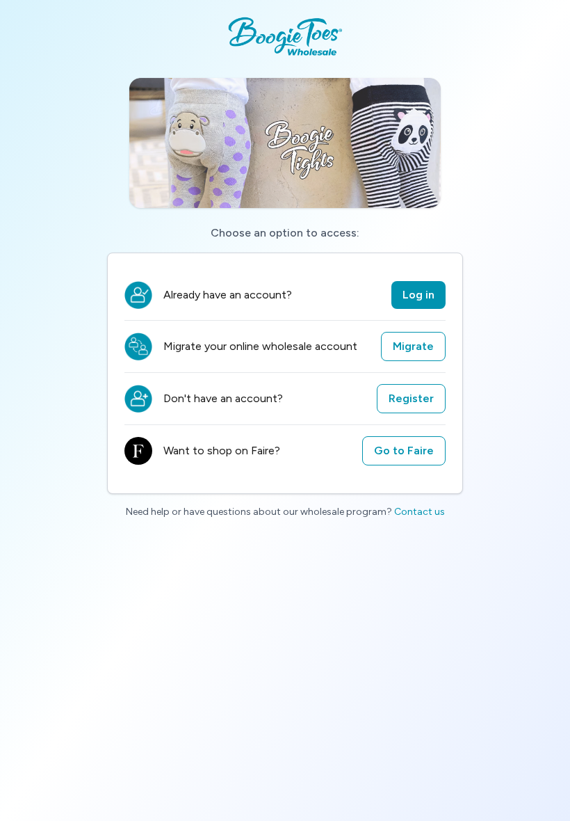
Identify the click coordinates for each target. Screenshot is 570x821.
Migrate (413, 346)
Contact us (419, 512)
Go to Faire (404, 450)
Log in (418, 294)
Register (411, 398)
